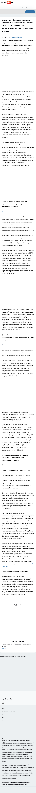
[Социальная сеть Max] (3, 702)
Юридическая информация (8, 711)
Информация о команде (7, 717)
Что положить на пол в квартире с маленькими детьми (16, 646)
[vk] (15, 605)
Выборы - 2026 (12, 7)
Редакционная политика (7, 720)
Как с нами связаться (7, 727)
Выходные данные (6, 714)
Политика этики (5, 730)
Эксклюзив (4, 7)
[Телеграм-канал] (8, 699)
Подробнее (30, 745)
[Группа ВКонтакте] (3, 699)
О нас (3, 708)
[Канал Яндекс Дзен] (10, 699)
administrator (17, 37)
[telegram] (21, 605)
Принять (30, 11)
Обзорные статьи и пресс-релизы (10, 724)
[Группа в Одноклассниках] (5, 699)
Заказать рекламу (22, 7)
